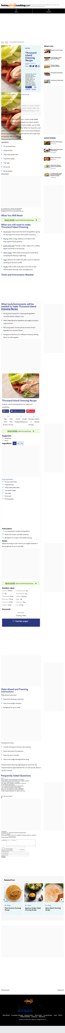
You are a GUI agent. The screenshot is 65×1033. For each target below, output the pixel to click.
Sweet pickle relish (9, 246)
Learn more (12, 113)
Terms (55, 1015)
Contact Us (34, 1016)
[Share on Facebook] (30, 66)
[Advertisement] (32, 25)
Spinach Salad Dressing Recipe (24, 583)
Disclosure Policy (28, 1015)
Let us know (18, 624)
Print (29, 87)
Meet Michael (6, 1015)
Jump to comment (18, 411)
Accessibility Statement (17, 1015)
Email (2, 855)
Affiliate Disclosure (25, 1016)
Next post (60, 990)
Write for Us (42, 1016)
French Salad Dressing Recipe (24, 220)
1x (15, 443)
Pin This (31, 411)
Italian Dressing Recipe (24, 431)
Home (2, 42)
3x (22, 443)
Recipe (6, 42)
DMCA (60, 1015)
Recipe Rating (4, 837)
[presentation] (4, 900)
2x (18, 443)
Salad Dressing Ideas (7, 98)
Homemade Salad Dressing (9, 94)
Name (2, 853)
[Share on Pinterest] (36, 66)
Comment (3, 840)
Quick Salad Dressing (23, 94)
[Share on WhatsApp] (39, 66)
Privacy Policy (38, 1015)
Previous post (5, 990)
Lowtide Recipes (48, 1015)
